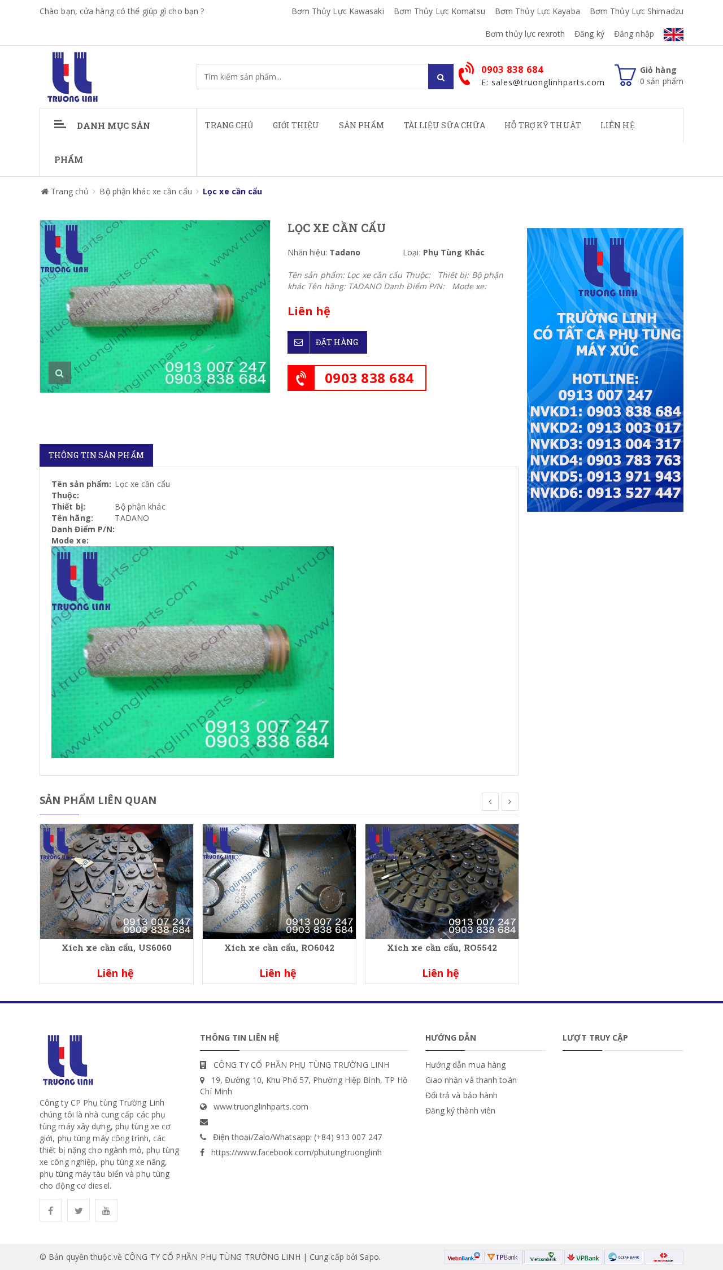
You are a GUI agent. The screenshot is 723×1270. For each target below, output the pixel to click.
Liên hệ (617, 125)
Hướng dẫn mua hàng (465, 1064)
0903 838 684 (369, 377)
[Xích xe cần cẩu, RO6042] (279, 880)
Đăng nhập (634, 33)
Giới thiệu (296, 125)
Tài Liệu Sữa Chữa (445, 125)
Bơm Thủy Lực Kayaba (537, 11)
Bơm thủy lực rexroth (525, 33)
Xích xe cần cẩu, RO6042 (279, 947)
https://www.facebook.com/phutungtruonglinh (296, 1152)
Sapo (369, 1256)
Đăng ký (589, 33)
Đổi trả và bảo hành (461, 1095)
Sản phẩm (362, 125)
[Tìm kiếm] (441, 76)
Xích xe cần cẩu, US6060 (117, 947)
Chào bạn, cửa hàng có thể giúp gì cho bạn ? (122, 11)
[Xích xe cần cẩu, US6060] (116, 880)
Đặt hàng (337, 342)
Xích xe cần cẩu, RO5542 (442, 947)
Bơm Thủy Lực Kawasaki (337, 11)
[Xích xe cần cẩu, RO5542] (442, 880)
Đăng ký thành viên (460, 1110)
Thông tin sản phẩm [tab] (96, 455)
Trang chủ (229, 125)
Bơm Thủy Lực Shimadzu (636, 11)
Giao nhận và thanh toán (471, 1080)
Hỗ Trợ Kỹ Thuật (542, 125)
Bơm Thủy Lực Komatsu (439, 11)
